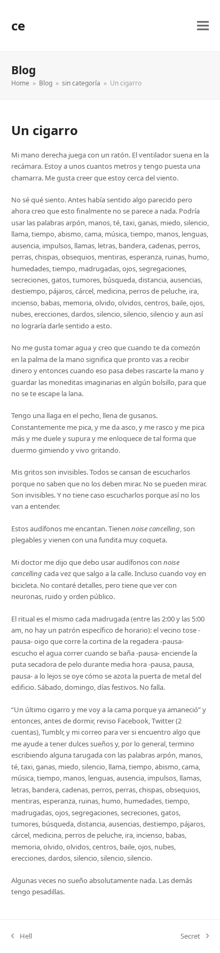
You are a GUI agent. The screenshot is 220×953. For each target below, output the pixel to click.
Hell (21, 936)
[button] (203, 25)
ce (18, 25)
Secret (190, 936)
